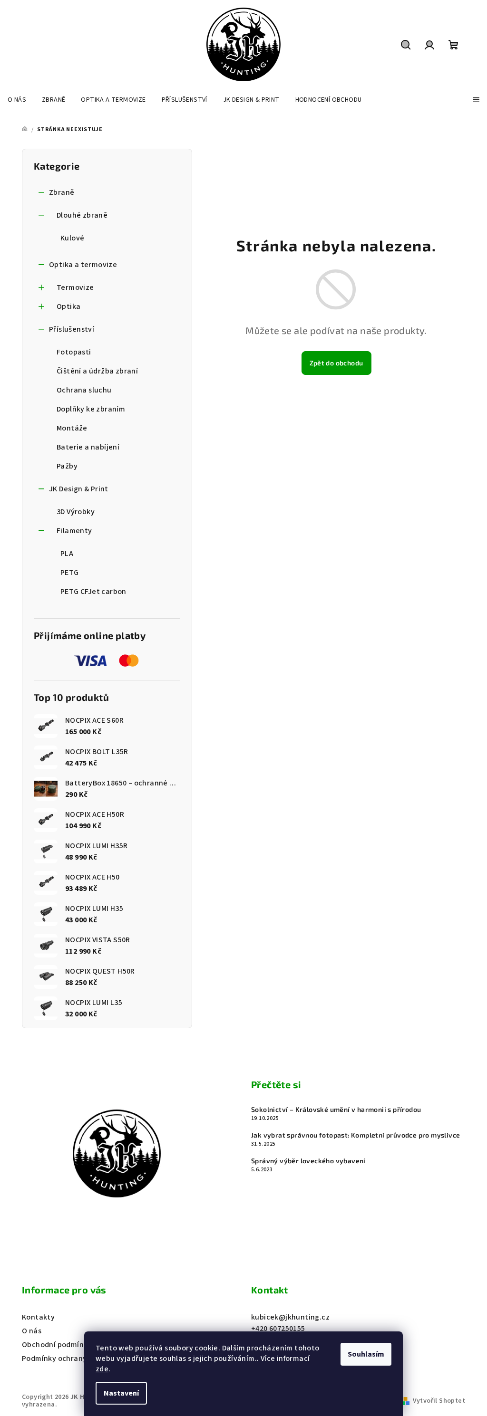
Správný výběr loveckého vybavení (308, 1161)
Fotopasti (74, 352)
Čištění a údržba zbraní (97, 371)
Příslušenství (71, 329)
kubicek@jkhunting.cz (290, 1317)
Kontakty (38, 1317)
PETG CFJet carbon (93, 591)
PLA (66, 553)
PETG (69, 572)
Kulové (72, 238)
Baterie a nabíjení (88, 447)
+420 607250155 (278, 1328)
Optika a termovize (83, 264)
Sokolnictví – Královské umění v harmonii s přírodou (336, 1109)
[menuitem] (17, 100)
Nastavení (121, 1393)
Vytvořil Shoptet (439, 1401)
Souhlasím (366, 1354)
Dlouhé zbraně (82, 215)
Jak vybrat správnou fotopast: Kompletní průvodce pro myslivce (355, 1135)
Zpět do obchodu (336, 363)
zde (102, 1369)
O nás (31, 1331)
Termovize (75, 287)
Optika (68, 306)
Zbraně (61, 192)
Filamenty (74, 531)
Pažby (67, 466)
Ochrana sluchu (84, 390)
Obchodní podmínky (57, 1344)
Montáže (72, 428)
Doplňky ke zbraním (91, 409)
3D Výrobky (76, 512)
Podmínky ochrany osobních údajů (82, 1358)
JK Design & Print (78, 489)
